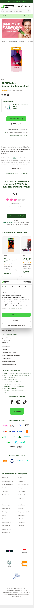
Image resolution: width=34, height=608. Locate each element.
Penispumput (6, 505)
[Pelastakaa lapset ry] (9, 551)
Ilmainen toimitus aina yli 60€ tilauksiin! (16, 1)
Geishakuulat (6, 532)
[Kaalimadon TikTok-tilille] (24, 402)
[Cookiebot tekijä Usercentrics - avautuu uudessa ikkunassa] (23, 282)
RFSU (3, 79)
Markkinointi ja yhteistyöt (9, 364)
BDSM (4, 515)
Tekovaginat (21, 491)
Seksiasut (5, 491)
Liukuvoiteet (6, 526)
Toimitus (4, 349)
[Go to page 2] (17, 279)
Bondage (5, 512)
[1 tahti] (2, 91)
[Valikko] (29, 6)
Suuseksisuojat (6, 522)
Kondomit (5, 519)
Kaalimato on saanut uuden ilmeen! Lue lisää (16, 16)
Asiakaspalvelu (6, 346)
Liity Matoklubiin (8, 222)
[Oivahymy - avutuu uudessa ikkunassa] (24, 563)
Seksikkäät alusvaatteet (8, 495)
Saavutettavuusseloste (8, 361)
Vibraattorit (21, 481)
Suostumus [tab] (5, 286)
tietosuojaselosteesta (15, 308)
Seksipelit (21, 526)
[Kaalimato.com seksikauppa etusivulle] (8, 6)
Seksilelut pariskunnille (8, 488)
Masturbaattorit (23, 495)
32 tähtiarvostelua (17, 90)
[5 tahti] (10, 91)
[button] (28, 11)
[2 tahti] (4, 91)
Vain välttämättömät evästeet (16, 325)
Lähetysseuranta (6, 358)
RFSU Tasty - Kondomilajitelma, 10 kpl (15, 85)
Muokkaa (15, 320)
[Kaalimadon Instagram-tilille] (18, 402)
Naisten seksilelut (7, 484)
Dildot (20, 478)
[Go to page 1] (14, 279)
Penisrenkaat (6, 508)
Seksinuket (21, 519)
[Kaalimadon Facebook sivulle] (11, 402)
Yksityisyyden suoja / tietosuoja (11, 355)
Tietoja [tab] (27, 286)
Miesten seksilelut (7, 481)
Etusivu (4, 41)
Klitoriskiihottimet (23, 484)
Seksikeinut (21, 515)
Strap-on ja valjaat (23, 512)
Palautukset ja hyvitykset (9, 352)
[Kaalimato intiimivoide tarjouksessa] (16, 28)
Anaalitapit (21, 505)
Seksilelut (5, 478)
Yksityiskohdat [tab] (16, 286)
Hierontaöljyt (6, 529)
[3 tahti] (6, 91)
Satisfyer (20, 488)
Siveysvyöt (21, 508)
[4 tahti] (8, 91)
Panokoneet (21, 522)
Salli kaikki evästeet (16, 315)
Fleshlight (21, 498)
